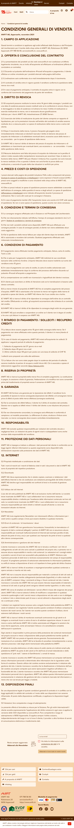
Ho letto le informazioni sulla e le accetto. (52, 744)
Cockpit (61, 3)
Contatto (70, 3)
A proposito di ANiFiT (9, 3)
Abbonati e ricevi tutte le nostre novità (52, 751)
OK (69, 824)
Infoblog (29, 3)
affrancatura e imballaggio (12, 193)
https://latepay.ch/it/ (36, 365)
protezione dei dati (48, 744)
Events (21, 3)
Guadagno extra (38, 3)
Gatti (21, 12)
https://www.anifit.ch (28, 802)
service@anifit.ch (26, 799)
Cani (15, 12)
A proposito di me (54, 12)
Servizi (46, 3)
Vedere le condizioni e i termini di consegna (23, 220)
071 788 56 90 (25, 796)
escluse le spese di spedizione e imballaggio (19, 177)
